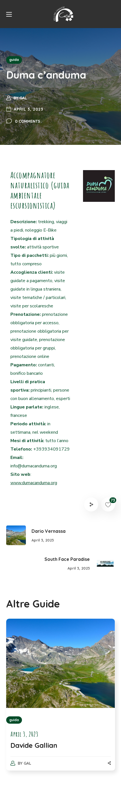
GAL (23, 97)
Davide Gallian (33, 745)
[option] (60, 700)
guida (14, 60)
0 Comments (27, 121)
